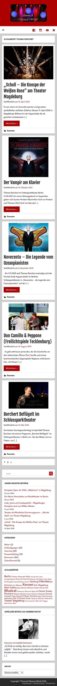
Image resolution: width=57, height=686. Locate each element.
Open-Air (35, 591)
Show (14, 596)
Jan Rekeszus (17, 585)
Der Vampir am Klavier (22, 182)
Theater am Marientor (37, 598)
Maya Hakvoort (22, 588)
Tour (37, 600)
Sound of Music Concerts (26, 596)
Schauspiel (41, 594)
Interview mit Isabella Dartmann (18, 642)
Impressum (27, 683)
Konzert (28, 584)
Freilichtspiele (8, 582)
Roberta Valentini (20, 594)
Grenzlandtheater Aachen (21, 582)
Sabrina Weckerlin (31, 594)
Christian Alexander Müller (20, 577)
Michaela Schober (33, 588)
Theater (27, 598)
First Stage (39, 579)
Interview (8, 551)
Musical (10, 590)
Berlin (7, 576)
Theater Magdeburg (14, 600)
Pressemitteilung (11, 554)
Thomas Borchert (30, 601)
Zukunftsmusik (10, 560)
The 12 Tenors (19, 598)
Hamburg (34, 581)
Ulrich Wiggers (43, 601)
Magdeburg (43, 584)
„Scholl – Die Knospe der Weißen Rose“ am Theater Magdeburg (25, 90)
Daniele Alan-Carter (37, 577)
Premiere (8, 593)
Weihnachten (8, 603)
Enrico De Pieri (21, 579)
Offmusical (28, 591)
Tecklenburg (8, 598)
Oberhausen (20, 591)
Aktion (7, 544)
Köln (36, 585)
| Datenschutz (38, 683)
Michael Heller (44, 588)
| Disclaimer (50, 683)
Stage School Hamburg (45, 596)
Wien (14, 603)
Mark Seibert (10, 587)
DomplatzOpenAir (9, 579)
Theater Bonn (48, 598)
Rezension (11, 130)
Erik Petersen (31, 579)
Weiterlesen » (11, 123)
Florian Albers (47, 579)
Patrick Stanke (45, 591)
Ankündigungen (11, 547)
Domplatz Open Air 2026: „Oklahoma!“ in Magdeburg (27, 490)
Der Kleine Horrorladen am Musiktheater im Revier (26, 496)
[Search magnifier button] (51, 473)
